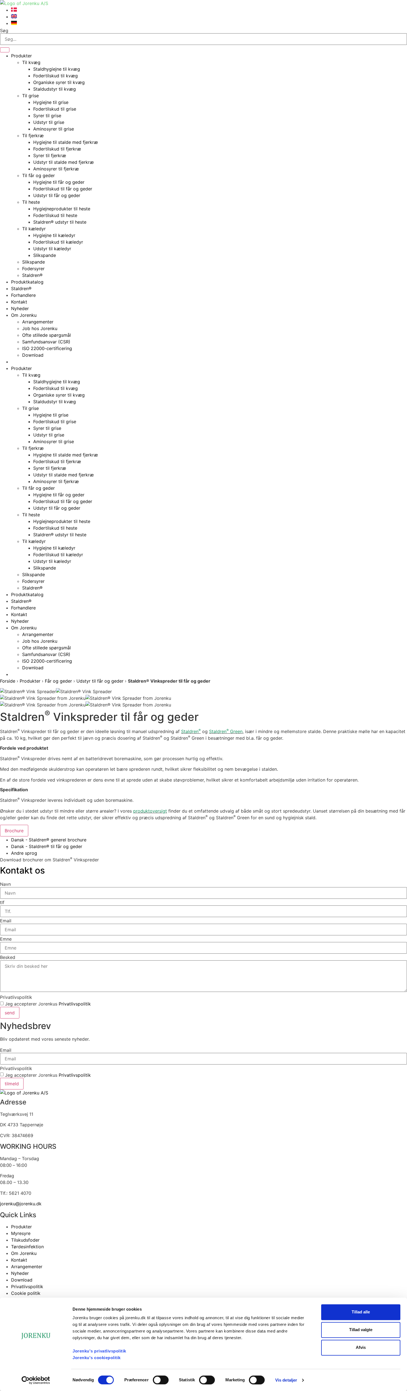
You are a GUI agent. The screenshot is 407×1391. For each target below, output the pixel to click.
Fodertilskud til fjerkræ (57, 149)
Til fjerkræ (33, 135)
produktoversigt (150, 811)
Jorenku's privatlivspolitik (99, 1351)
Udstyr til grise (48, 122)
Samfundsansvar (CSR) (46, 341)
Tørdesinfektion (27, 1246)
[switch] (161, 1379)
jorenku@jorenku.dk (21, 1203)
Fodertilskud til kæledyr (58, 242)
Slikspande (44, 255)
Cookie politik (25, 1293)
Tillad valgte (360, 1329)
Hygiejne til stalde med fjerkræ (65, 142)
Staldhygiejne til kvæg (56, 69)
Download (32, 355)
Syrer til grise (47, 115)
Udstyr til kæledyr (52, 248)
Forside (7, 681)
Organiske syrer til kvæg (59, 82)
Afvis (361, 1347)
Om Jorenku (24, 315)
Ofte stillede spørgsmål (46, 335)
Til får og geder (38, 175)
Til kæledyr (34, 228)
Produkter (21, 55)
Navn (5, 884)
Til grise (30, 95)
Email (5, 920)
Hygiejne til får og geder (58, 182)
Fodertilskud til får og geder (62, 189)
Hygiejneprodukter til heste (61, 208)
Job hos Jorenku (39, 328)
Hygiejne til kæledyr (54, 235)
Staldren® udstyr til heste (59, 222)
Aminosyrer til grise (53, 129)
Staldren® (32, 275)
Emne (6, 939)
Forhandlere (23, 295)
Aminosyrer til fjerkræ (56, 169)
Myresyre (20, 1233)
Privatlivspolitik (16, 997)
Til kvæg (31, 62)
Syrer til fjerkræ (49, 155)
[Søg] (4, 49)
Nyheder (20, 308)
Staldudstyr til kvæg (54, 89)
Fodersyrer (33, 268)
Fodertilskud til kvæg (55, 75)
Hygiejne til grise (50, 102)
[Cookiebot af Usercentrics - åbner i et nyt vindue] (36, 1380)
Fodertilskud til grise (54, 109)
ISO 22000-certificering (47, 348)
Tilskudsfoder (25, 1240)
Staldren (191, 731)
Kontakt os (22, 870)
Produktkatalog (27, 282)
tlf (2, 902)
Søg (4, 30)
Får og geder (58, 681)
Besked (7, 957)
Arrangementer (37, 322)
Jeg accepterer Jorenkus (48, 1004)
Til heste (31, 202)
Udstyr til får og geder (56, 195)
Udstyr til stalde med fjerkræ (63, 162)
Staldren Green (226, 731)
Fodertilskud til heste (55, 215)
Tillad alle (361, 1312)
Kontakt (19, 302)
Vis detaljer (286, 1380)
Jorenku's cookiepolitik (97, 1357)
